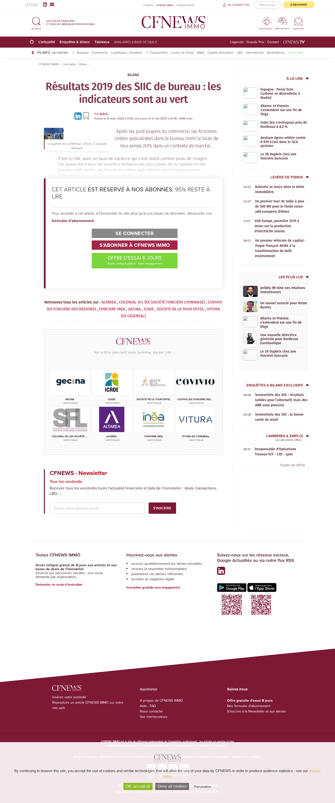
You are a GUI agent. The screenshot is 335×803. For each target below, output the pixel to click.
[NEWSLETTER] (298, 21)
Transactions (159, 52)
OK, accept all (138, 786)
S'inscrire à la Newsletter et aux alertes (256, 711)
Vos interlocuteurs (154, 716)
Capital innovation (220, 52)
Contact (273, 42)
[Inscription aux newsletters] (52, 4)
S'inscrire (162, 508)
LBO (240, 52)
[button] (36, 22)
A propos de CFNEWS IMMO (161, 700)
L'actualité (47, 41)
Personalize (202, 787)
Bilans (133, 74)
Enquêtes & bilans (75, 41)
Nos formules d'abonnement (248, 705)
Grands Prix (255, 42)
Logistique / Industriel (127, 52)
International (255, 52)
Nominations (276, 52)
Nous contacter (151, 711)
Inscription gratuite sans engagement (153, 587)
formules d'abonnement (73, 221)
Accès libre (296, 52)
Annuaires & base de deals (135, 42)
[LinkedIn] (46, 4)
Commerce (100, 52)
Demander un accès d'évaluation (59, 584)
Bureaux (83, 52)
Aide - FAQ (148, 705)
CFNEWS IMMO (165, 5)
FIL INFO (52, 52)
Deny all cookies (172, 786)
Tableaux (101, 41)
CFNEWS (148, 5)
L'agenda (236, 42)
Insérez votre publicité (69, 697)
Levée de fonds (182, 52)
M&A (200, 52)
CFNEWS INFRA (185, 5)
